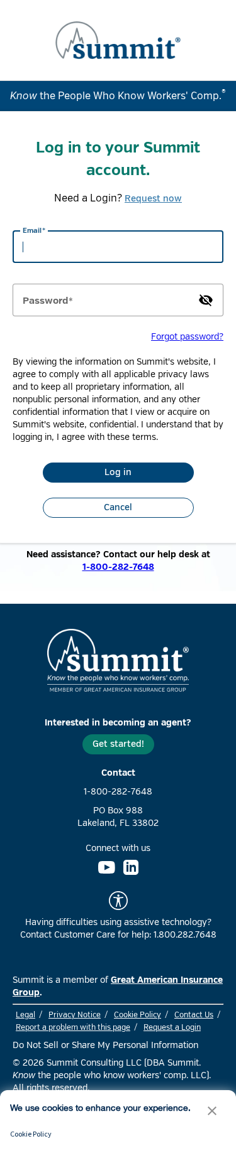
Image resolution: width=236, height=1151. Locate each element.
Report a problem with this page (73, 1027)
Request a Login (172, 1027)
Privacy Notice (74, 1015)
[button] (212, 1112)
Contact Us (193, 1015)
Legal (25, 1015)
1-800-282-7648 (118, 567)
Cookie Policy (137, 1015)
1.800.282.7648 (185, 934)
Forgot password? (187, 336)
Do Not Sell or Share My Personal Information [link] (105, 1045)
